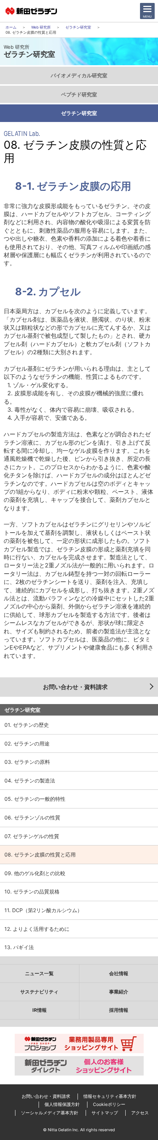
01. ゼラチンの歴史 (26, 725)
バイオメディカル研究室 (79, 75)
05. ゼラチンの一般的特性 (34, 799)
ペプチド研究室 (79, 94)
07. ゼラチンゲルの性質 (31, 836)
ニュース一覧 (39, 973)
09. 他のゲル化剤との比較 (34, 873)
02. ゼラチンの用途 (27, 743)
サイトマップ (104, 1112)
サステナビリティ (39, 992)
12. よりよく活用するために (36, 929)
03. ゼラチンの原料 (27, 762)
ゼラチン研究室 (78, 27)
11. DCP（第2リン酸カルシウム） (43, 910)
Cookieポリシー (109, 1104)
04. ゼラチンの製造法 (29, 780)
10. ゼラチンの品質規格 (32, 891)
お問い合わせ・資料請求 (75, 687)
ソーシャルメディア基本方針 (49, 1112)
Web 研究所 (41, 27)
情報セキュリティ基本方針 (109, 1096)
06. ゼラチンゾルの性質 (32, 817)
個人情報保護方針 (62, 1104)
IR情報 (39, 1010)
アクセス (140, 1112)
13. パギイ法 (19, 947)
